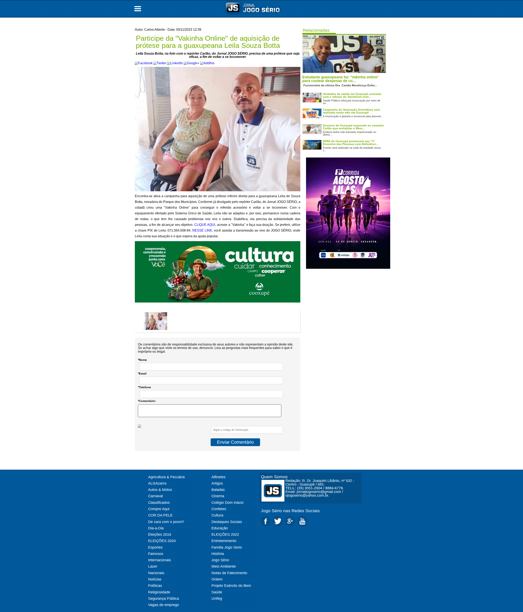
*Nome (142, 359)
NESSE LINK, (202, 230)
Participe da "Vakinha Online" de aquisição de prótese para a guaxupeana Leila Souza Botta (208, 41)
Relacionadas (316, 30)
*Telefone (144, 387)
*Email (142, 373)
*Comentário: (147, 401)
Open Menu (138, 8)
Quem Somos (274, 476)
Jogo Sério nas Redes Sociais (290, 510)
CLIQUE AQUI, (205, 224)
